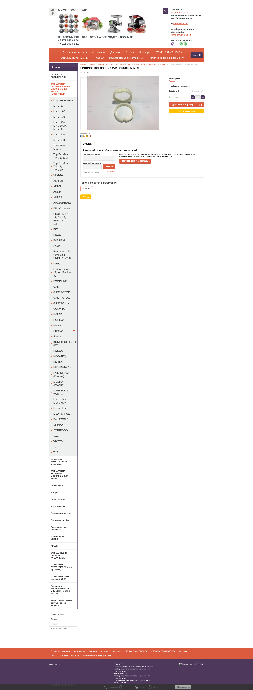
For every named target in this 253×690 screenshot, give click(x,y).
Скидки (130, 52)
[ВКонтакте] (81, 135)
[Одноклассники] (84, 135)
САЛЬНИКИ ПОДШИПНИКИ (58, 75)
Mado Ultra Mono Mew (59, 401)
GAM (56, 286)
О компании (98, 52)
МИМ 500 (59, 134)
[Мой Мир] (87, 135)
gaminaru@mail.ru (181, 35)
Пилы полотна (58, 499)
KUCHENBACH (62, 367)
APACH (57, 186)
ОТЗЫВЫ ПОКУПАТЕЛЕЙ (75, 58)
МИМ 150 (59, 116)
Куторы (54, 492)
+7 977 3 (175, 12)
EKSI (56, 229)
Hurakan (58, 330)
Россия (172, 81)
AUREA (57, 197)
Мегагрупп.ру (198, 664)
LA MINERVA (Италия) (61, 374)
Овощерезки (57, 485)
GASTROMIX (61, 303)
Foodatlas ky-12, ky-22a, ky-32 (62, 272)
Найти (195, 55)
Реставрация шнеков (61, 513)
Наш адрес (145, 52)
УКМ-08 (58, 180)
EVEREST (59, 240)
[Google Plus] (90, 135)
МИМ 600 (59, 140)
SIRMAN (58, 424)
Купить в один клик (186, 111)
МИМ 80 (58, 105)
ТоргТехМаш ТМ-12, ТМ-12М (61, 166)
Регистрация (110, 171)
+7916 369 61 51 (121, 673)
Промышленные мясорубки (59, 528)
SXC (56, 435)
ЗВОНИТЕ (118, 664)
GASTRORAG (61, 297)
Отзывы (87, 143)
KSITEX (58, 361)
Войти (109, 166)
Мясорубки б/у (58, 506)
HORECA (58, 319)
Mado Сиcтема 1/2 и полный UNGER (60, 578)
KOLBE (57, 314)
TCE (56, 452)
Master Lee (60, 408)
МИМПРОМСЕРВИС (72, 10)
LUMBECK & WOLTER (60, 392)
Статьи (54, 619)
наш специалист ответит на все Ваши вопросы (134, 667)
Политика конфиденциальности (166, 58)
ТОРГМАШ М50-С (59, 147)
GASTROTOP (61, 292)
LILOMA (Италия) (58, 383)
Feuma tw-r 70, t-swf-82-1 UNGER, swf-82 (62, 254)
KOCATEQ (59, 356)
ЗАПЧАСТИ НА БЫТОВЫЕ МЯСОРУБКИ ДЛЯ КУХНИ (59, 475)
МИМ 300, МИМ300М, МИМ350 (60, 125)
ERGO (57, 234)
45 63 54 (184, 12)
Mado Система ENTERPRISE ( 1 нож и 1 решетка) (61, 567)
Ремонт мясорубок (60, 520)
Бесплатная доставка (75, 52)
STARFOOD (60, 430)
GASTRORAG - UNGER (58, 537)
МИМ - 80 (161, 64)
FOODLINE (60, 281)
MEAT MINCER (62, 413)
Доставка (115, 52)
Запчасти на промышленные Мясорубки (59, 461)
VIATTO (58, 441)
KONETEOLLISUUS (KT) (65, 344)
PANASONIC (61, 419)
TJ (54, 446)
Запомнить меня (91, 172)
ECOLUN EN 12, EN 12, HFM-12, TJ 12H (61, 218)
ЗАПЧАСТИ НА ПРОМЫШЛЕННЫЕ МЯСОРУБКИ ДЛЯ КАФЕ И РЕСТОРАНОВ (122, 64)
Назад (86, 197)
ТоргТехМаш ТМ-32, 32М (61, 156)
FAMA (56, 245)
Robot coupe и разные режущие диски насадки (61, 602)
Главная (99, 58)
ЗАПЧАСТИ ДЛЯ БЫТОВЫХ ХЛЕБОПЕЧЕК (59, 555)
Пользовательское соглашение (126, 58)
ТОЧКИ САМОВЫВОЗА (169, 52)
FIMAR (57, 263)
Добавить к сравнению (180, 86)
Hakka (57, 325)
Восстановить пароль (135, 160)
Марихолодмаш (63, 100)
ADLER (54, 546)
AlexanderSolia (62, 202)
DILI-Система (61, 208)
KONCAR (58, 350)
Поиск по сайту (57, 614)
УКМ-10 (58, 175)
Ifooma (57, 336)
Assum (57, 191)
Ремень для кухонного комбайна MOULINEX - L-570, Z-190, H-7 (61, 589)
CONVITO (59, 308)
